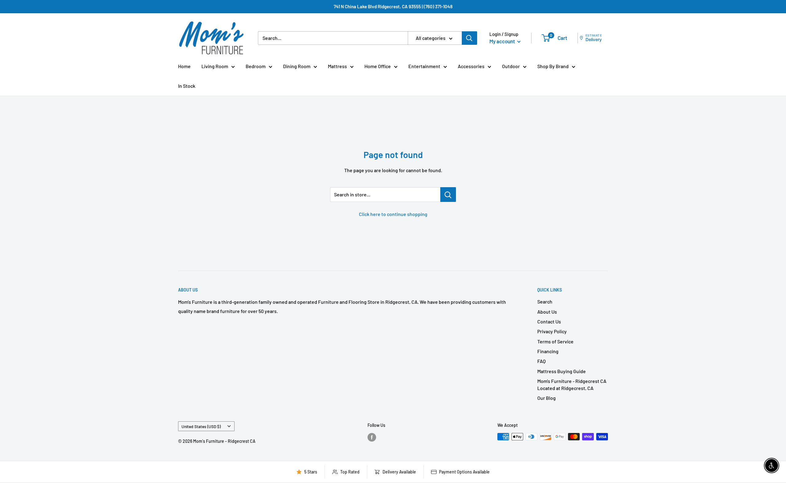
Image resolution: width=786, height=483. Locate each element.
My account (502, 41)
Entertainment (424, 66)
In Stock (186, 86)
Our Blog (546, 398)
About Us (547, 312)
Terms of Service (555, 341)
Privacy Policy (552, 331)
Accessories (471, 66)
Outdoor (511, 66)
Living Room (214, 66)
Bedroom (256, 66)
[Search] (469, 38)
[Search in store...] (448, 194)
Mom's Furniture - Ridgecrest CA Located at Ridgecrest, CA (571, 384)
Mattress (337, 66)
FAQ (541, 361)
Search (544, 301)
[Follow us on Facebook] (372, 437)
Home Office (377, 66)
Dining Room (296, 66)
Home (184, 66)
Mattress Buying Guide (561, 371)
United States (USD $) (201, 426)
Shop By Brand (553, 66)
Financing (547, 351)
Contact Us (549, 321)
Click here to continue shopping (393, 214)
